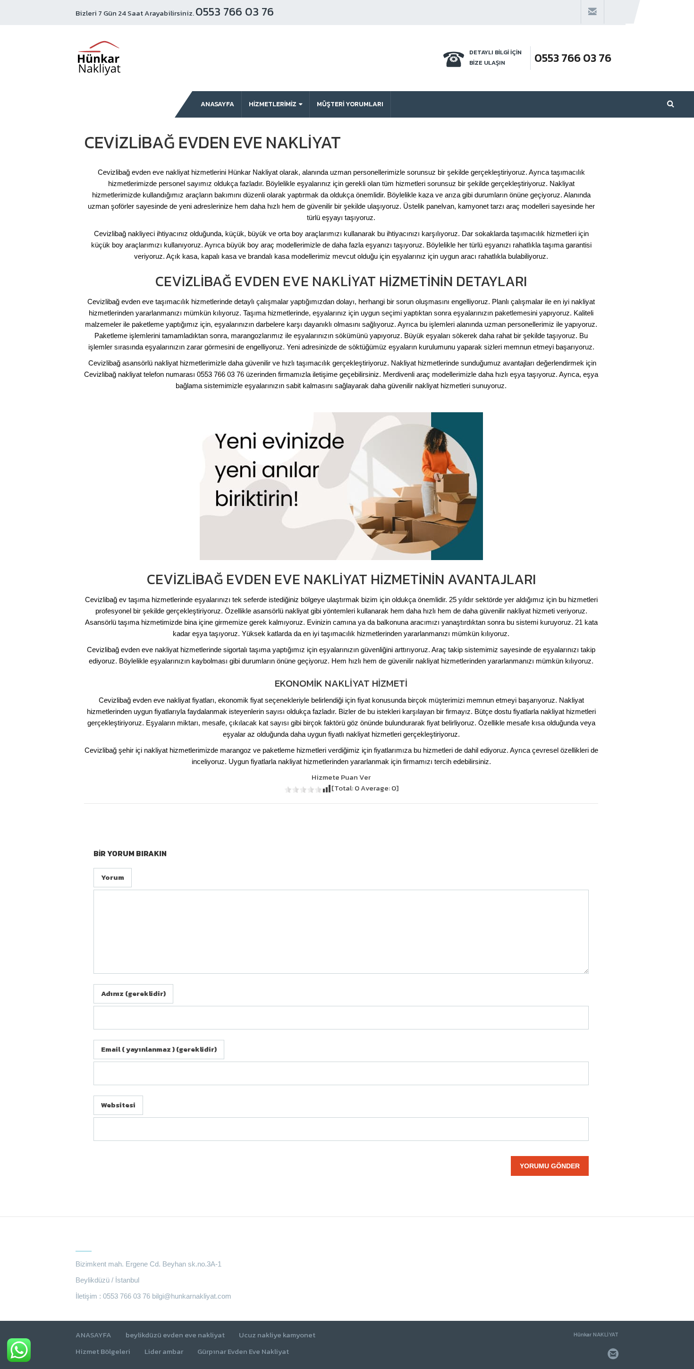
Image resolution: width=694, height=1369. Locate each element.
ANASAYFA (93, 1335)
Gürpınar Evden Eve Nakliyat (243, 1352)
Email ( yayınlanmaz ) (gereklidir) (159, 1049)
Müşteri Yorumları (350, 104)
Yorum (112, 877)
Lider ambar (163, 1352)
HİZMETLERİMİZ (272, 104)
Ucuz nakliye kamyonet (277, 1335)
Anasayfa (217, 104)
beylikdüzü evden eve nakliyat (175, 1335)
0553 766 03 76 (234, 11)
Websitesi (118, 1104)
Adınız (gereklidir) (133, 993)
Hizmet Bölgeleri (103, 1352)
